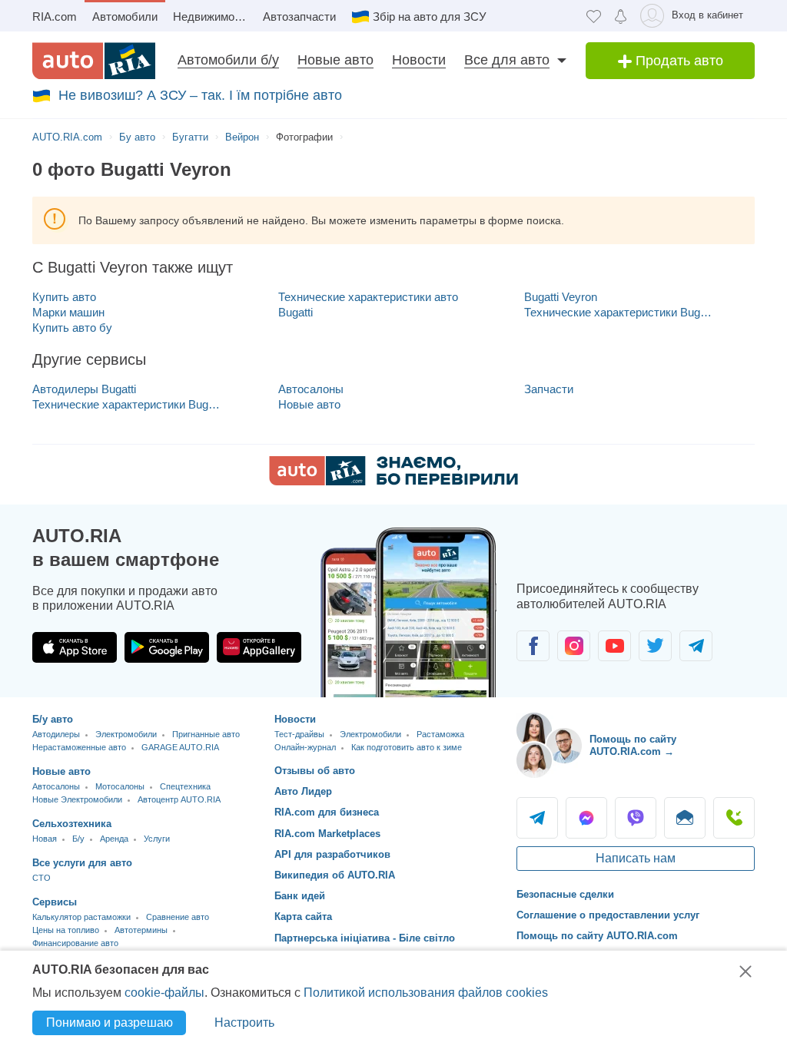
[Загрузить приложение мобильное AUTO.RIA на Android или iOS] (408, 612)
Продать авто (677, 60)
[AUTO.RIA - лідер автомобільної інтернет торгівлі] (93, 60)
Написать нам (636, 858)
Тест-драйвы (299, 734)
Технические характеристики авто (368, 296)
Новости (419, 60)
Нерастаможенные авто (79, 747)
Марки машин (68, 312)
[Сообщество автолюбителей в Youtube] (614, 645)
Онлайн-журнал (305, 747)
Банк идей (299, 896)
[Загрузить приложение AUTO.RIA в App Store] (74, 647)
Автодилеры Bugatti (84, 388)
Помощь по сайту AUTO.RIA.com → (632, 745)
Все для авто (507, 60)
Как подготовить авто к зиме (406, 747)
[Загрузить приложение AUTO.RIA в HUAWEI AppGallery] (259, 647)
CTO (41, 877)
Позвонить (734, 818)
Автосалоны (311, 388)
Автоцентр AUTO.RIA (179, 799)
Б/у (78, 838)
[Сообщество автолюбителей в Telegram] (695, 645)
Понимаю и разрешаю (109, 1022)
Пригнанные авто (206, 734)
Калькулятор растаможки (81, 917)
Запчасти (548, 388)
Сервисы (54, 902)
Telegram (537, 818)
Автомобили (125, 16)
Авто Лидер (303, 791)
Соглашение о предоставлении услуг (607, 915)
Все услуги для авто (82, 863)
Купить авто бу (72, 327)
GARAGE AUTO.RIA (180, 747)
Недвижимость (212, 16)
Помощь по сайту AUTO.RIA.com (597, 935)
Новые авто (335, 60)
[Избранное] (593, 15)
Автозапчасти (299, 16)
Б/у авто (52, 719)
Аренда (114, 838)
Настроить (244, 1022)
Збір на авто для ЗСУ (429, 16)
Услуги (157, 838)
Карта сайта (303, 916)
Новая (44, 838)
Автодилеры (56, 734)
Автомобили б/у (228, 60)
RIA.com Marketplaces (327, 833)
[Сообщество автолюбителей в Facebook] (533, 645)
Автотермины (141, 930)
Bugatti (295, 312)
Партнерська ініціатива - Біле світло (364, 938)
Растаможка (440, 734)
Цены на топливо (65, 930)
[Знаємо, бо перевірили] (393, 481)
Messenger (586, 818)
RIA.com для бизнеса (326, 812)
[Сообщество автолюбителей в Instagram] (573, 645)
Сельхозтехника (71, 823)
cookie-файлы (164, 992)
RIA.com (54, 16)
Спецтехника (185, 786)
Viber (635, 818)
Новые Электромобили (77, 799)
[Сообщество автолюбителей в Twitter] (655, 645)
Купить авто (64, 296)
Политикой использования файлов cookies (426, 992)
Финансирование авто (75, 943)
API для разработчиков (332, 854)
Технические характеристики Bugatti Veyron (618, 312)
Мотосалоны (119, 786)
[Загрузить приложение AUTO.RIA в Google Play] (167, 647)
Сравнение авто (177, 917)
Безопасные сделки (565, 894)
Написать (685, 818)
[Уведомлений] (620, 16)
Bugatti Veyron (560, 296)
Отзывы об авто (314, 770)
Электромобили (126, 734)
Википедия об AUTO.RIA (334, 875)
